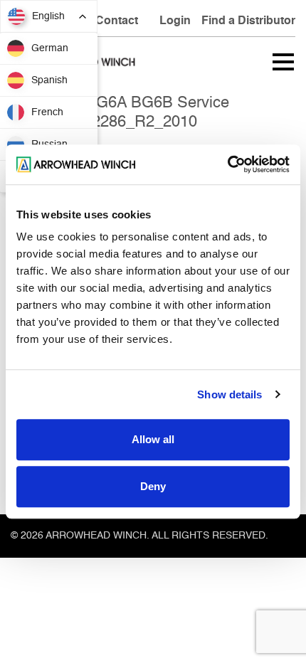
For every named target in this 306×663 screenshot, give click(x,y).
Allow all (153, 439)
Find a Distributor (248, 21)
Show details (229, 394)
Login (175, 21)
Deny (153, 486)
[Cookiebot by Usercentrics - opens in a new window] (227, 164)
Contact (116, 21)
